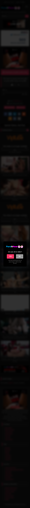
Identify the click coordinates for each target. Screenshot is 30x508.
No (20, 256)
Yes (10, 256)
